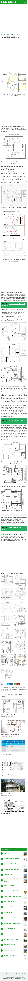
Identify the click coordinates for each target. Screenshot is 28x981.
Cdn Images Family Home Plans (9, 715)
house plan (12, 519)
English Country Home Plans (11, 853)
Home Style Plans (8, 874)
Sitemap (3, 973)
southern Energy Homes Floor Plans (10, 774)
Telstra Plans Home (6, 754)
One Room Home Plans (9, 885)
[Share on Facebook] (11, 684)
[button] (25, 2)
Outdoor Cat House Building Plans (12, 891)
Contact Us (8, 973)
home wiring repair (22, 689)
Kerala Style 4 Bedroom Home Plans (10, 734)
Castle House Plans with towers (11, 944)
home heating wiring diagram (9, 687)
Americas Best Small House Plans (12, 923)
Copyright (13, 973)
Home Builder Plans (8, 912)
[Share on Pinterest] (18, 684)
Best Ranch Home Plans (9, 955)
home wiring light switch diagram (11, 689)
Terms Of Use (19, 973)
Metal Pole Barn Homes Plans (11, 939)
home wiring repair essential (6, 690)
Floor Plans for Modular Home (11, 928)
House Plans (4, 39)
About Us (24, 973)
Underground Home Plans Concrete (12, 869)
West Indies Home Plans (9, 950)
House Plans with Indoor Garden (11, 907)
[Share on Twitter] (8, 684)
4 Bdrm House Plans (9, 934)
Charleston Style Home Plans (8, 794)
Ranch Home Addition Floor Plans (12, 864)
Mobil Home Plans (5, 813)
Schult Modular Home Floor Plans (12, 858)
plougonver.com (9, 1)
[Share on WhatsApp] (15, 684)
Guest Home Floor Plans (9, 901)
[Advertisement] (14, 19)
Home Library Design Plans (10, 917)
